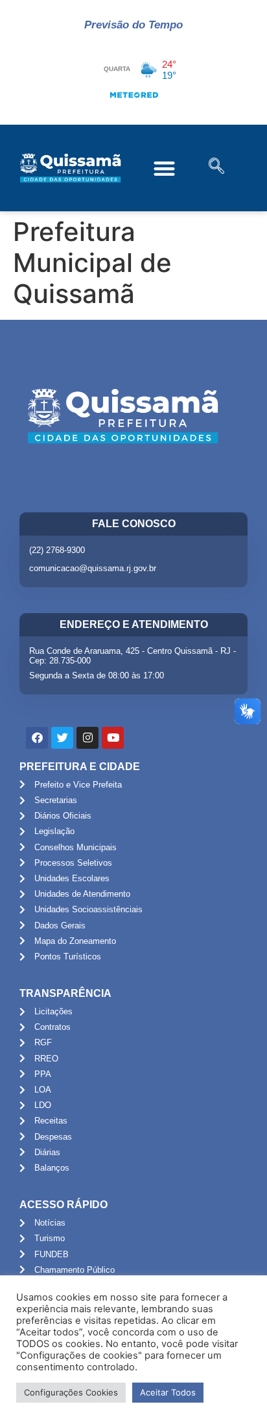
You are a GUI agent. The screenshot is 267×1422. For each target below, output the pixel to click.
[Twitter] (62, 738)
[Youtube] (113, 738)
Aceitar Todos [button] (168, 1392)
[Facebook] (37, 738)
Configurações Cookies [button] (71, 1392)
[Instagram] (87, 738)
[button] (164, 168)
